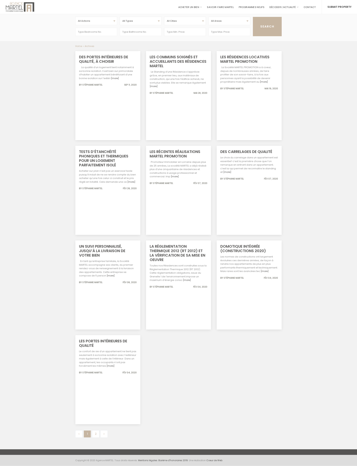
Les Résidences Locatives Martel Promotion (244, 59)
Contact (310, 7)
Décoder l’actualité (282, 7)
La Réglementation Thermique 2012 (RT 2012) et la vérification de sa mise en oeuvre (177, 253)
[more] (115, 78)
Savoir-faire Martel (220, 7)
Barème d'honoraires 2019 (173, 460)
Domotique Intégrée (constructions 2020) (243, 248)
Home (78, 46)
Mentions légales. (148, 460)
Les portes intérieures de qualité (103, 343)
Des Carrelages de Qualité (246, 151)
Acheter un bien (188, 7)
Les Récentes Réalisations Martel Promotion (175, 154)
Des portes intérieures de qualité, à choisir (103, 59)
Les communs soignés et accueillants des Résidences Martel (178, 61)
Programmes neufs (251, 7)
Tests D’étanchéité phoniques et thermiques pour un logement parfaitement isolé (103, 158)
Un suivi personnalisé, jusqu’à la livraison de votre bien (102, 251)
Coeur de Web (214, 460)
